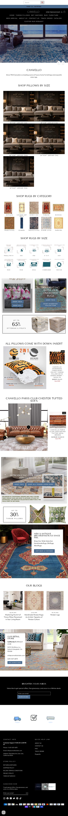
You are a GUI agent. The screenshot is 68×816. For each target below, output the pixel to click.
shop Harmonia (34, 57)
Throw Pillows (23, 15)
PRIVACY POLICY (8, 773)
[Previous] (59, 62)
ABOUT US (38, 743)
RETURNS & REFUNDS (10, 765)
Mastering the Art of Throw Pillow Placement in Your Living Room (13, 617)
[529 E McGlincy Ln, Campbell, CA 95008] (34, 650)
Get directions (15, 662)
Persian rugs (55, 615)
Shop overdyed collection (50, 304)
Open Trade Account (53, 12)
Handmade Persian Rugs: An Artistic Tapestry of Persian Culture (34, 617)
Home (12, 15)
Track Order (47, 18)
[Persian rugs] (55, 600)
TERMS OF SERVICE (9, 776)
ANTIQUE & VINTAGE (44, 551)
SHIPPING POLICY (8, 768)
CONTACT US (39, 746)
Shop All (17, 305)
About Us (23, 18)
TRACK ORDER (39, 751)
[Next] (63, 62)
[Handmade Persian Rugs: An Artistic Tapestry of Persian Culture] (34, 600)
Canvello (17, 75)
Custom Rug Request (34, 21)
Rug (46, 15)
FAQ (36, 748)
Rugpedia (38, 754)
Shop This (17, 301)
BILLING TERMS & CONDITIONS (12, 770)
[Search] (42, 2)
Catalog (58, 18)
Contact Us (34, 18)
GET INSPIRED (37, 15)
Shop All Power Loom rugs (40, 484)
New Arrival (12, 18)
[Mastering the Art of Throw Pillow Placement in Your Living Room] (13, 600)
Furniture (53, 15)
